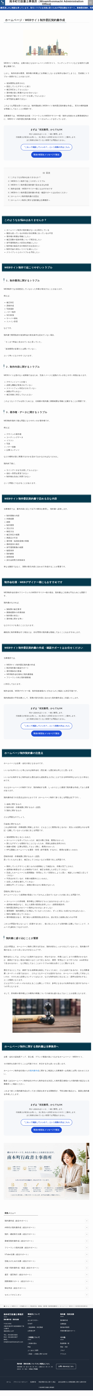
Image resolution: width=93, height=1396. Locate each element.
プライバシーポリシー (20, 1382)
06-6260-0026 (12, 1335)
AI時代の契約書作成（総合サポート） (20, 1227)
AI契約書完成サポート (67, 1331)
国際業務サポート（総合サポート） (19, 1281)
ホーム (9, 1382)
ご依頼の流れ (32, 1343)
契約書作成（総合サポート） (17, 1221)
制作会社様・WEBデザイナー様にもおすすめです (32, 189)
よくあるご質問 (33, 1350)
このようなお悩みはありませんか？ (26, 177)
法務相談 (63, 1324)
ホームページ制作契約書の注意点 (25, 196)
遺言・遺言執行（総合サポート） (19, 1275)
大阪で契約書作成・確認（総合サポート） (22, 1268)
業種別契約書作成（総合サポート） (19, 1241)
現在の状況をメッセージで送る (46, 155)
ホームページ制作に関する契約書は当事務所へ (30, 200)
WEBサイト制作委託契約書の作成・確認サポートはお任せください (39, 193)
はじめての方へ (33, 1320)
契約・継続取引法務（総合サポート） (20, 1234)
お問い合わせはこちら (66, 1366)
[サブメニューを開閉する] (86, 1220)
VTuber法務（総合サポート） (17, 1254)
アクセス (63, 1354)
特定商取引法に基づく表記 (47, 1382)
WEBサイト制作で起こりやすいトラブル (28, 181)
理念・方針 (64, 1347)
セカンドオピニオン (13, 1295)
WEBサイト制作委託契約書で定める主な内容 (30, 185)
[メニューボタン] (90, 2)
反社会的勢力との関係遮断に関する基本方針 (72, 1382)
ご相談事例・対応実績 (35, 1327)
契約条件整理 (64, 1327)
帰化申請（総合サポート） (16, 1288)
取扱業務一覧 (64, 1343)
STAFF (30, 1324)
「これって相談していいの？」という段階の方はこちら (46, 147)
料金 (29, 1347)
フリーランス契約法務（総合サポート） (21, 1248)
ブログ (62, 1350)
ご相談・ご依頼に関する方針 (37, 1354)
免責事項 (33, 1382)
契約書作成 (34, 1071)
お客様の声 (31, 1331)
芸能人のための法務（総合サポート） (20, 1261)
